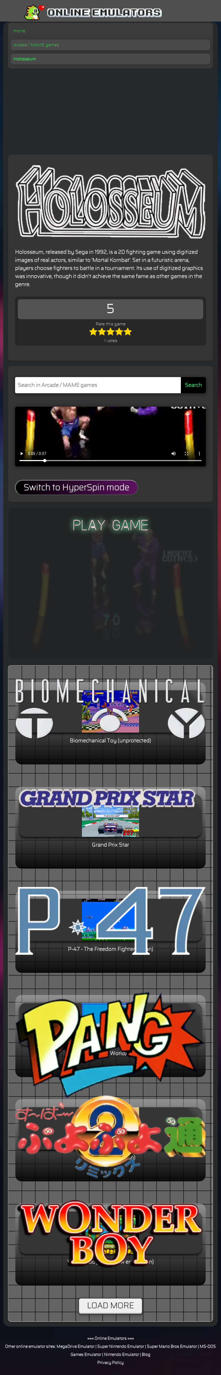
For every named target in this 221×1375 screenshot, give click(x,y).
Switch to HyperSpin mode (76, 487)
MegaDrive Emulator (76, 1347)
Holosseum (24, 59)
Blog (146, 1355)
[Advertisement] (110, 109)
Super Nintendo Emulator (120, 1347)
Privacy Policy (110, 1363)
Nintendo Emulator (121, 1355)
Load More (110, 1306)
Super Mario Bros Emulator (172, 1347)
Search (193, 385)
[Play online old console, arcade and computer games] (85, 12)
